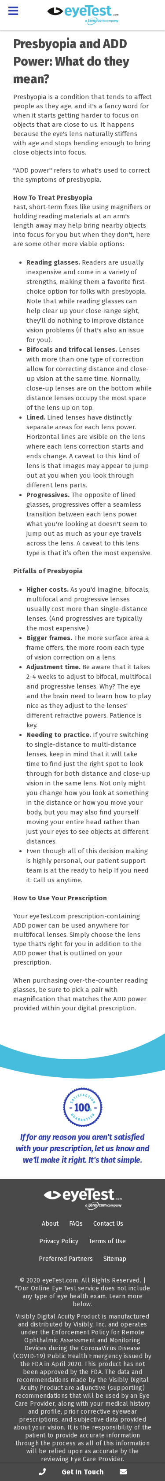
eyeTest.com (60, 1280)
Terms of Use (107, 1241)
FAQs (76, 1223)
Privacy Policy (58, 1241)
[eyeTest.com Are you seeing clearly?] (83, 15)
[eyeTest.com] (82, 1199)
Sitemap (114, 1259)
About (50, 1223)
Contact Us (108, 1223)
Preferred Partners (66, 1259)
